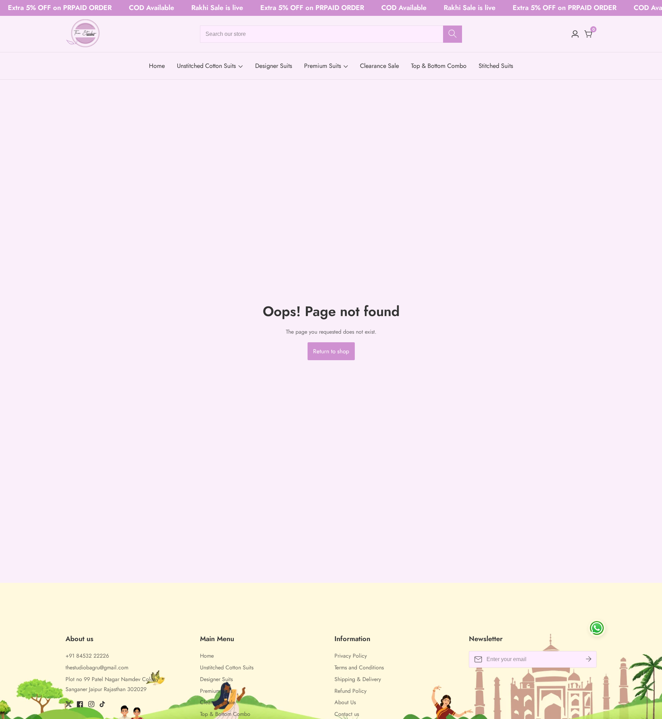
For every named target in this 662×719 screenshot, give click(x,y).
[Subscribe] (588, 659)
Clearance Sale (379, 65)
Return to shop (331, 351)
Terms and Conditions (359, 667)
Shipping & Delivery (357, 679)
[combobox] (331, 34)
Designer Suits (273, 65)
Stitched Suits (496, 65)
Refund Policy (350, 691)
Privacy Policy (350, 656)
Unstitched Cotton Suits (206, 65)
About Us (345, 702)
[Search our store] (452, 34)
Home (157, 65)
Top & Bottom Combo (439, 65)
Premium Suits (322, 65)
